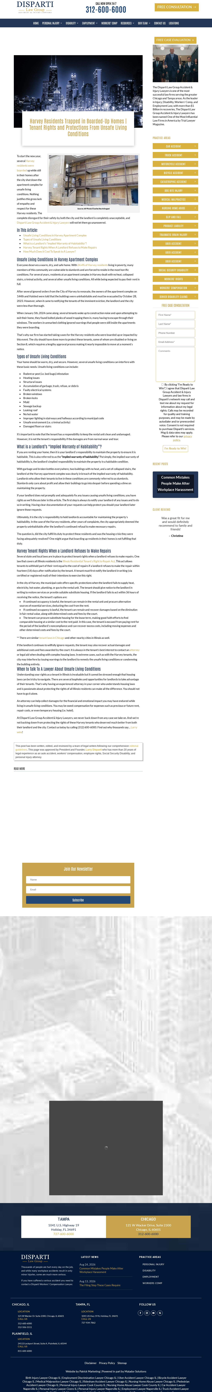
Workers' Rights (173, 278)
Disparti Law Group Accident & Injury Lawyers (43, 222)
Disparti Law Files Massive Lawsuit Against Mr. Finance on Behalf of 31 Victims (59, 777)
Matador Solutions (135, 1371)
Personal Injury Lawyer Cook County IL (82, 1385)
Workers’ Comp (109, 23)
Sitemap (122, 1363)
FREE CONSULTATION (174, 7)
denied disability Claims (173, 296)
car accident (173, 146)
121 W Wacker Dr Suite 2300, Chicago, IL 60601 (41, 1316)
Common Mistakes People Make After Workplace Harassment (175, 484)
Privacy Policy (107, 1363)
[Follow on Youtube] (153, 1313)
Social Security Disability (173, 270)
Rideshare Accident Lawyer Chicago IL (105, 1381)
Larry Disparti (94, 749)
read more (22, 786)
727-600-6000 (63, 1234)
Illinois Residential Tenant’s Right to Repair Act (89, 561)
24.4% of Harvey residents (92, 265)
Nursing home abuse (173, 208)
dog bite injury (174, 190)
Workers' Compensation (173, 287)
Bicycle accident (173, 172)
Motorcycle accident (173, 163)
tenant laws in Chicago (52, 637)
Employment (88, 23)
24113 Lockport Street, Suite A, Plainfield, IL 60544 (42, 1343)
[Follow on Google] (160, 1313)
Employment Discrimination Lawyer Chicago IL (89, 1378)
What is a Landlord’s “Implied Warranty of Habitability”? (55, 243)
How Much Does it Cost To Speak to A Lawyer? (49, 251)
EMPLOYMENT (151, 1277)
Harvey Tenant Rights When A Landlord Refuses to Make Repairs (60, 247)
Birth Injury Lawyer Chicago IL (43, 1378)
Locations (174, 23)
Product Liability (173, 225)
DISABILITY (149, 1271)
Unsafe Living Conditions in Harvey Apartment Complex (55, 235)
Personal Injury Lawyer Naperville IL (99, 1389)
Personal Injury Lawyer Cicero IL (58, 1389)
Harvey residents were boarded (25, 165)
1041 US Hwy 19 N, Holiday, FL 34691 (99, 1316)
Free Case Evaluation (173, 40)
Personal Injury (50, 23)
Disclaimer (92, 1363)
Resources (126, 23)
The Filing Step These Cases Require (99, 1285)
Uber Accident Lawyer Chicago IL (137, 1378)
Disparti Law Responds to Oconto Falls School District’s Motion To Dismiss (56, 837)
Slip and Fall (173, 216)
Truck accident (173, 155)
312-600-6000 (106, 9)
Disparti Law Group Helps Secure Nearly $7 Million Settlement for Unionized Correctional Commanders (72, 807)
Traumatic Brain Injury (173, 234)
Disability (71, 23)
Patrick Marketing (89, 1371)
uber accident (173, 243)
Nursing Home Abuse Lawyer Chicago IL (152, 1381)
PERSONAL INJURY (153, 1264)
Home (36, 23)
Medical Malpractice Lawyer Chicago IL (58, 1381)
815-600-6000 (25, 1351)
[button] (78, 522)
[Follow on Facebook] (140, 1313)
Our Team (143, 23)
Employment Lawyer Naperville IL (141, 1389)
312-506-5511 (25, 1327)
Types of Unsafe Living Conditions (42, 239)
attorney (135, 650)
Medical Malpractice (174, 199)
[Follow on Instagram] (147, 1313)
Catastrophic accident (173, 181)
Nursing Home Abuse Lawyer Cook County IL (133, 1385)
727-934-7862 (88, 1322)
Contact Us (159, 23)
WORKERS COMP (152, 1283)
